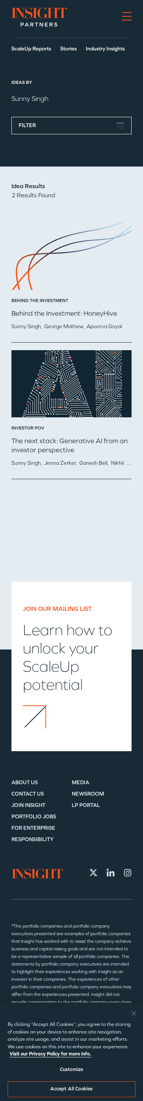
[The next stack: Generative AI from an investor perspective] (71, 386)
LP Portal (86, 805)
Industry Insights (105, 49)
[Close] (133, 1013)
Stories (68, 49)
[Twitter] (93, 872)
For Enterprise (33, 828)
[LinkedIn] (110, 872)
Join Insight (28, 805)
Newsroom (88, 794)
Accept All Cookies (71, 1089)
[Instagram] (128, 872)
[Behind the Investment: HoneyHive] (71, 259)
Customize (71, 1069)
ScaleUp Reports (31, 49)
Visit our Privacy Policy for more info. (50, 1054)
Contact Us (27, 794)
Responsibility (32, 839)
